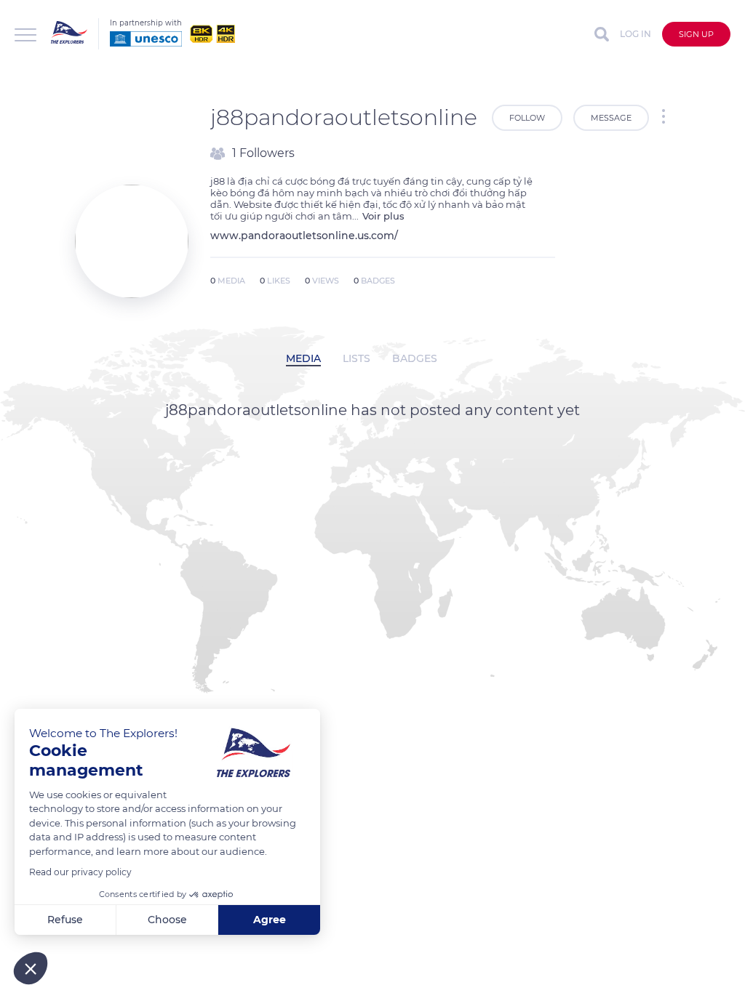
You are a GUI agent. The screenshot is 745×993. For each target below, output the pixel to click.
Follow (527, 118)
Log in (635, 33)
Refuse (65, 919)
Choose (167, 919)
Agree (269, 919)
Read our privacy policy (80, 872)
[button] (30, 968)
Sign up (696, 34)
